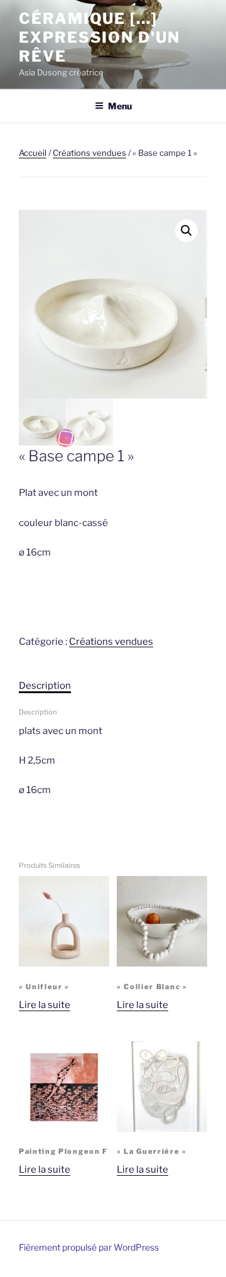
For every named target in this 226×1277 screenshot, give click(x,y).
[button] (186, 230)
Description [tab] (45, 685)
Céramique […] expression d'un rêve (99, 37)
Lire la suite (44, 1005)
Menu (120, 106)
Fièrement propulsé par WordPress (89, 1247)
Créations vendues (89, 153)
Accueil (32, 153)
